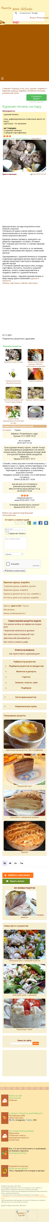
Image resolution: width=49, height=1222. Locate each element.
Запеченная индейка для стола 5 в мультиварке (13, 401)
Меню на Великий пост (14, 613)
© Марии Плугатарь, (12, 1205)
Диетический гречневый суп (17, 638)
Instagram (20, 1120)
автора (17, 1193)
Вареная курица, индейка (14, 90)
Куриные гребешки (35, 381)
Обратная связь (16, 1117)
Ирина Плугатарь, (8, 1186)
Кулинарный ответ (18, 1153)
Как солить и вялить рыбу (16, 642)
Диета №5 (16, 605)
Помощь (13, 1100)
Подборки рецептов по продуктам (26, 666)
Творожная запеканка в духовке (19, 630)
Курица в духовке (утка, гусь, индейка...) (22, 593)
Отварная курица (35, 419)
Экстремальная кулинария (21, 1131)
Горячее (26, 677)
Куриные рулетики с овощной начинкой (13, 382)
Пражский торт (24, 786)
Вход (32, 17)
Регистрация (42, 17)
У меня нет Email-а (16, 533)
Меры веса (14, 1133)
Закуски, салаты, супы (26, 682)
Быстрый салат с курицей (24, 995)
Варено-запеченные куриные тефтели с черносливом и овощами (35, 364)
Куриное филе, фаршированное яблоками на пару (13, 421)
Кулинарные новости (19, 1137)
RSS (35, 1120)
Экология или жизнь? (18, 1168)
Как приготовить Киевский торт (19, 634)
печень (5, 283)
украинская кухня (10, 93)
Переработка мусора (18, 1166)
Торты (25, 605)
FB (10, 1120)
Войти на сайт (15, 1095)
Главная (6, 88)
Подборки (26, 688)
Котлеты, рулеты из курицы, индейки (21, 597)
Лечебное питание (36, 90)
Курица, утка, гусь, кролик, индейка (28, 88)
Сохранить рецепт (36, 97)
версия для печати (39, 174)
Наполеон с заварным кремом (24, 817)
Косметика (14, 1140)
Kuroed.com (9, 1202)
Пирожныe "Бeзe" (24, 1029)
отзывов (36, 138)
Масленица (9, 609)
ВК (13, 1120)
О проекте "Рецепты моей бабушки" (26, 1113)
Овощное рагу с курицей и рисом (24, 960)
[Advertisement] (24, 50)
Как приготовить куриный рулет (24, 653)
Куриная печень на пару (13, 362)
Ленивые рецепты (32, 916)
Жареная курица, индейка (16, 590)
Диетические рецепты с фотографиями (24, 750)
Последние (6, 430)
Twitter (29, 1120)
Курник (24, 852)
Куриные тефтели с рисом (35, 400)
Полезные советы (17, 1135)
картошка (32, 283)
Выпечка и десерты (26, 671)
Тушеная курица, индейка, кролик (20, 586)
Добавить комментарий (15, 570)
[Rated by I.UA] (32, 1219)
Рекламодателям (17, 1115)
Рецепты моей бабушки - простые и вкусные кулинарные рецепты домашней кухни (24, 1196)
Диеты (7, 605)
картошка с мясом (18, 283)
